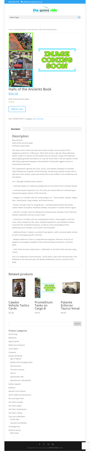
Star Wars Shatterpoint (17, 409)
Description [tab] (15, 129)
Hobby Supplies (15, 384)
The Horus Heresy (17, 369)
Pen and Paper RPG (16, 398)
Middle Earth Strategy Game (21, 362)
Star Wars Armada (16, 402)
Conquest (12, 352)
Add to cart (17, 109)
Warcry (13, 373)
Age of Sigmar (15, 359)
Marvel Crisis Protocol (17, 391)
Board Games (14, 341)
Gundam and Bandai (18, 423)
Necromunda (32, 29)
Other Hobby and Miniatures (20, 395)
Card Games (13, 349)
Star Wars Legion (15, 406)
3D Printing (13, 334)
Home (11, 29)
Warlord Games (15, 430)
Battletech (13, 338)
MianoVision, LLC (56, 448)
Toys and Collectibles (17, 416)
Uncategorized (14, 426)
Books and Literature (17, 345)
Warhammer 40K (17, 377)
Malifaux (12, 388)
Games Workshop (20, 29)
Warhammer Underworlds (20, 380)
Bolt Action (14, 433)
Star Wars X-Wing (15, 413)
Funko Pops (14, 419)
